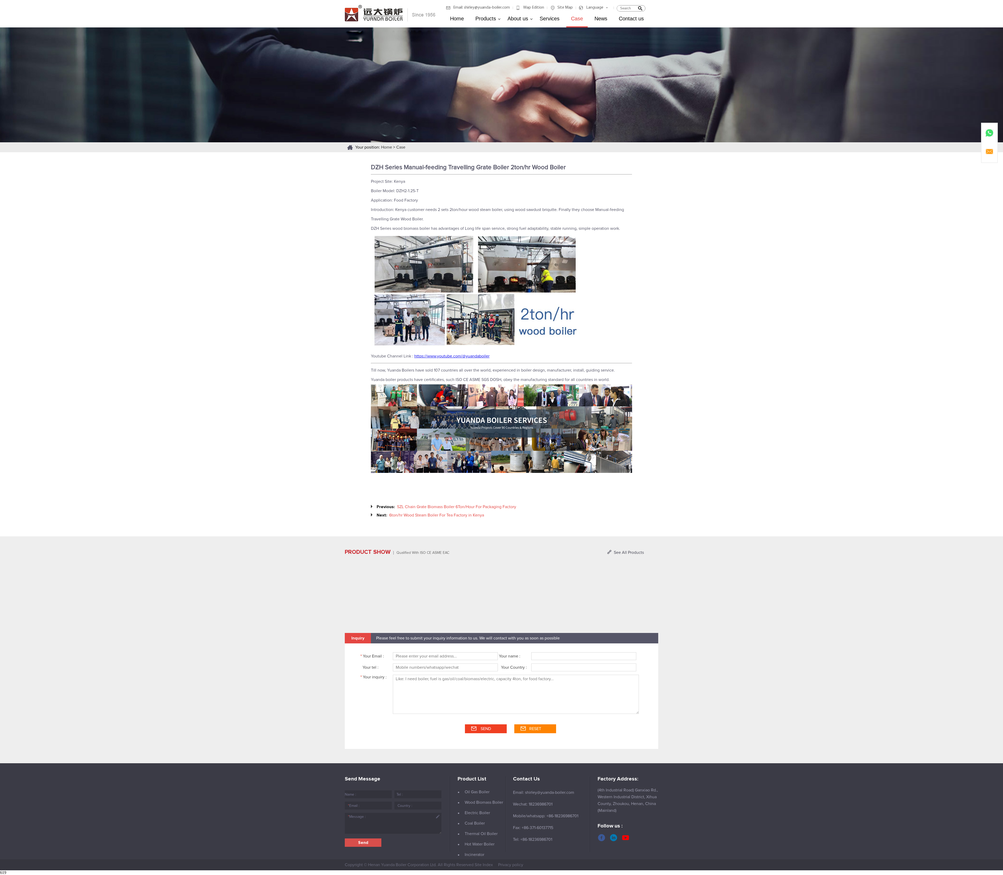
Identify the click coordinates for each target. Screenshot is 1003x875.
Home (457, 18)
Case (577, 18)
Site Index (484, 865)
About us (518, 18)
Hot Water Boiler (479, 844)
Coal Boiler (475, 823)
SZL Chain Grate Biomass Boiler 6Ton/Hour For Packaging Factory (456, 507)
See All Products (629, 552)
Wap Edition (533, 7)
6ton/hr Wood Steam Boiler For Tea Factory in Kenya (436, 515)
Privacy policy (510, 865)
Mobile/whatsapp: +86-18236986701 (545, 816)
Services (549, 18)
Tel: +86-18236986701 (532, 839)
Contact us (631, 18)
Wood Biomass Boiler (484, 802)
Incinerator (474, 855)
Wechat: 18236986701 (532, 804)
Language (594, 7)
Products (485, 18)
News (600, 18)
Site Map (565, 7)
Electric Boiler (477, 813)
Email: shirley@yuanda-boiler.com (481, 7)
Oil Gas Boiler (477, 792)
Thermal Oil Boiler (481, 834)
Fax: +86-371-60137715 (533, 828)
